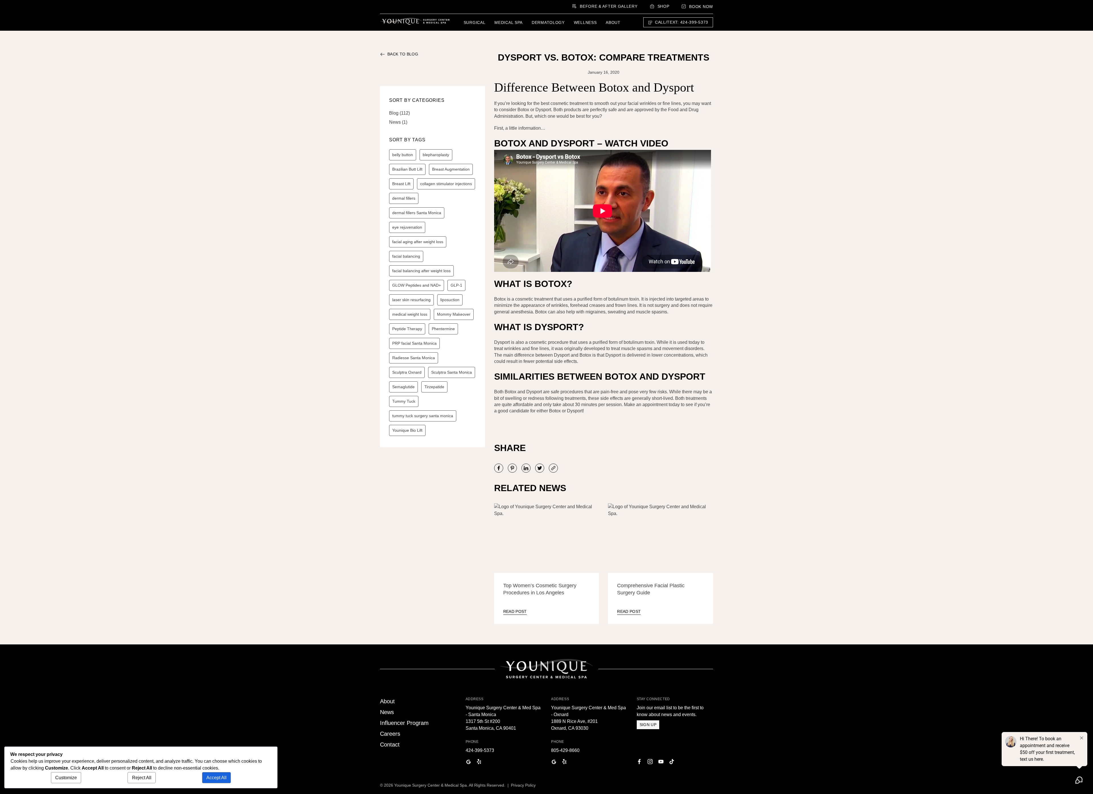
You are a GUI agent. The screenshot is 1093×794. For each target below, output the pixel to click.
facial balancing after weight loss (421, 270)
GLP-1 (456, 285)
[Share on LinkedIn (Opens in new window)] (526, 468)
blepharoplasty (436, 154)
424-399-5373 (480, 750)
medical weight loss (409, 314)
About (387, 701)
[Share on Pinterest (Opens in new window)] (512, 468)
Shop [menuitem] (663, 6)
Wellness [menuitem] (585, 22)
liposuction (449, 299)
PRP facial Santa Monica (414, 343)
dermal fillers (403, 198)
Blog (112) (399, 113)
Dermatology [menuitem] (548, 22)
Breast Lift (401, 183)
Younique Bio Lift (407, 430)
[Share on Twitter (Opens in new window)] (539, 468)
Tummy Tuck (403, 401)
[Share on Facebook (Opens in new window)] (498, 468)
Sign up (648, 724)
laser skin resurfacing (411, 299)
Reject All (141, 777)
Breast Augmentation (451, 169)
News (387, 712)
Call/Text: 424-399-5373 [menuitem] (681, 22)
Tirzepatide (434, 386)
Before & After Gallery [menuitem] (608, 6)
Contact (390, 744)
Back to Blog (402, 54)
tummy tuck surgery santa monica (422, 415)
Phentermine (443, 328)
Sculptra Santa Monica (451, 372)
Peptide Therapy (407, 328)
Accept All (216, 777)
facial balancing (406, 256)
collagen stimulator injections (446, 183)
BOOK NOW (701, 6)
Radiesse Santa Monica (413, 357)
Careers (390, 734)
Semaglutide (403, 386)
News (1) (398, 122)
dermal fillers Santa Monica (416, 212)
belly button (402, 154)
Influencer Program (404, 723)
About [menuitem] (613, 22)
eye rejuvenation (407, 227)
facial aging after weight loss (417, 241)
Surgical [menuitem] (475, 22)
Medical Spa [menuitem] (508, 22)
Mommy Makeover (454, 314)
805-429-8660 (565, 750)
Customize (66, 777)
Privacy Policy (523, 785)
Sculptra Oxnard (407, 372)
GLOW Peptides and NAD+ (416, 285)
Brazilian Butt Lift (407, 169)
